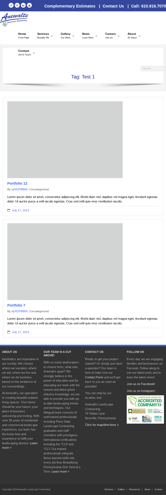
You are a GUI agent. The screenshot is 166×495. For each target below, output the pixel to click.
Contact (158, 489)
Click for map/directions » (102, 424)
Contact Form (94, 377)
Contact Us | (114, 6)
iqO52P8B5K (19, 189)
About (147, 489)
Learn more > (60, 471)
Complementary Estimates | (72, 6)
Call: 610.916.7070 (147, 6)
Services (108, 489)
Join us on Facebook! (141, 384)
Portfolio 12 (17, 183)
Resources (134, 489)
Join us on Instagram (140, 390)
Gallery (121, 489)
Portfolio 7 (16, 305)
